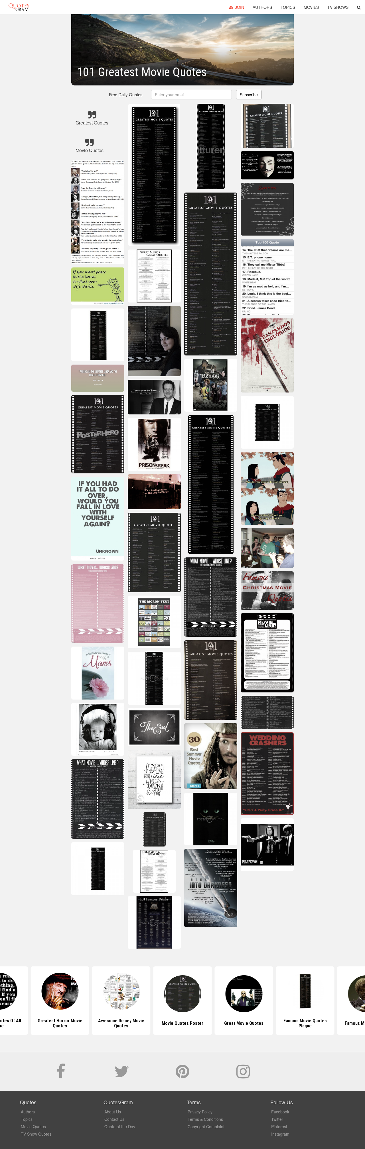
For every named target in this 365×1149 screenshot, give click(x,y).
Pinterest (279, 1126)
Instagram (280, 1134)
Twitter (277, 1119)
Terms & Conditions (205, 1119)
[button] (359, 7)
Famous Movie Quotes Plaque (305, 1023)
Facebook (280, 1112)
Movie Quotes (33, 1126)
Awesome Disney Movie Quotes (121, 1023)
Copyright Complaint (206, 1126)
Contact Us (114, 1119)
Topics (288, 7)
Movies (311, 7)
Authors (262, 7)
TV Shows (337, 7)
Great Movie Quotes (243, 1023)
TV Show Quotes (36, 1134)
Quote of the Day (119, 1126)
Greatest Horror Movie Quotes (60, 1023)
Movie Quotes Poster (182, 1023)
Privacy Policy (200, 1112)
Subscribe (249, 94)
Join (239, 7)
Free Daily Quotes (126, 94)
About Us (112, 1112)
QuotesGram (19, 7)
